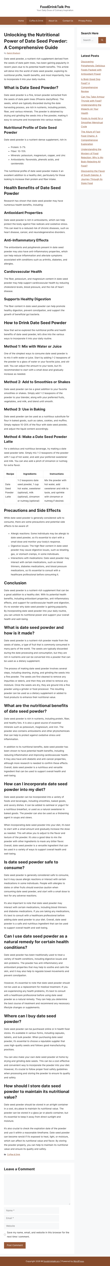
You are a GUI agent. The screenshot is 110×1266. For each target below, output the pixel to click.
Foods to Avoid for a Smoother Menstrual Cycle (92, 122)
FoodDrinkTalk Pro (55, 7)
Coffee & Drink (36, 20)
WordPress (78, 1261)
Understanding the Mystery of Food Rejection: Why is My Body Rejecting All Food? (92, 157)
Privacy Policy (85, 20)
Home (21, 20)
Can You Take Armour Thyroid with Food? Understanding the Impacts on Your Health (92, 104)
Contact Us (68, 20)
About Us (53, 20)
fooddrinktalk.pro (51, 1261)
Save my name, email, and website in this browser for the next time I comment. (38, 1234)
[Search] (102, 40)
